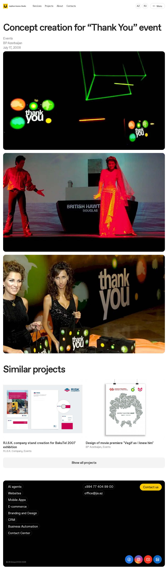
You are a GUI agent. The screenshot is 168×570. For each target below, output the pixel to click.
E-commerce (17, 506)
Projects (49, 6)
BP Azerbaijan (12, 43)
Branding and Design (22, 513)
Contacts (71, 6)
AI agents (14, 486)
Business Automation (23, 526)
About (60, 6)
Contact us (150, 487)
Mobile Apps (17, 500)
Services (37, 6)
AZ (138, 6)
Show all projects (84, 462)
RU (145, 6)
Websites (14, 493)
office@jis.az (93, 493)
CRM (11, 520)
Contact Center (19, 533)
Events (8, 38)
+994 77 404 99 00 (98, 486)
